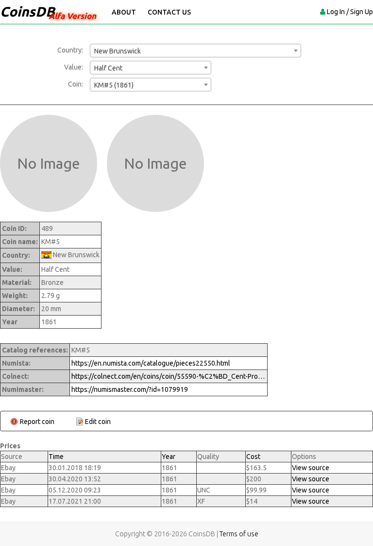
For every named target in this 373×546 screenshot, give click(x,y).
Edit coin (98, 421)
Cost (253, 456)
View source (310, 468)
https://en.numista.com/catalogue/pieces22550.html (150, 363)
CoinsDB (27, 11)
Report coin (37, 421)
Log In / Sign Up (350, 12)
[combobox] (195, 50)
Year (168, 456)
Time (56, 456)
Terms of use (239, 534)
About (124, 12)
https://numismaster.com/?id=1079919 (129, 389)
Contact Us (169, 12)
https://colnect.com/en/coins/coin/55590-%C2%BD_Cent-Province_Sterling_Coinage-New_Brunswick (168, 376)
